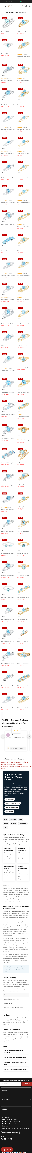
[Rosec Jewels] (15, 5)
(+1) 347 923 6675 (11, 1120)
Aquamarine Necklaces (21, 762)
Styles (5, 819)
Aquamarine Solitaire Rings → (8, 850)
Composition (22, 823)
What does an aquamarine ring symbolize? (14, 1051)
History (6, 823)
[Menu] (2, 6)
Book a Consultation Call (10, 1133)
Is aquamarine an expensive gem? (15, 1057)
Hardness (13, 823)
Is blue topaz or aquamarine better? (16, 1069)
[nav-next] (29, 736)
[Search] (6, 6)
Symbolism (13, 819)
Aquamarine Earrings (7, 762)
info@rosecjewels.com (12, 1124)
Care (20, 819)
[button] (23, 6)
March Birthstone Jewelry (8, 764)
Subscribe (27, 1084)
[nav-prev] (3, 736)
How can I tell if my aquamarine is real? (15, 1063)
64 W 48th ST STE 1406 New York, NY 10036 (15, 1128)
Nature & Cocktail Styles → (22, 868)
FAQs (5, 828)
